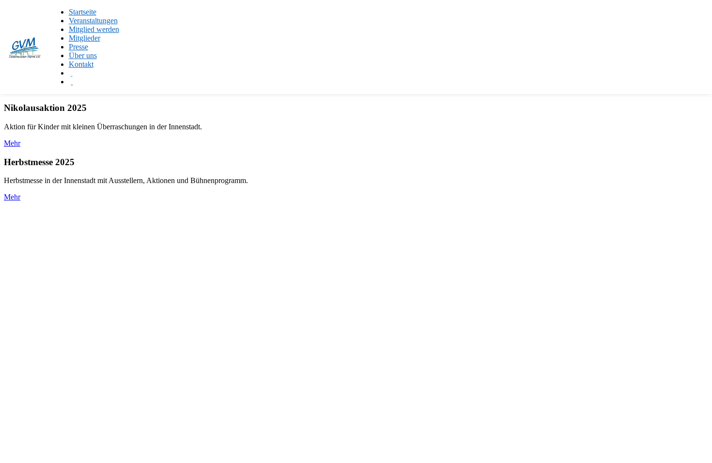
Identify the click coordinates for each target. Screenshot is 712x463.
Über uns (83, 55)
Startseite (82, 12)
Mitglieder (84, 38)
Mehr (12, 143)
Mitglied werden (94, 29)
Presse (78, 47)
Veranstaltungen (93, 20)
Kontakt (81, 64)
